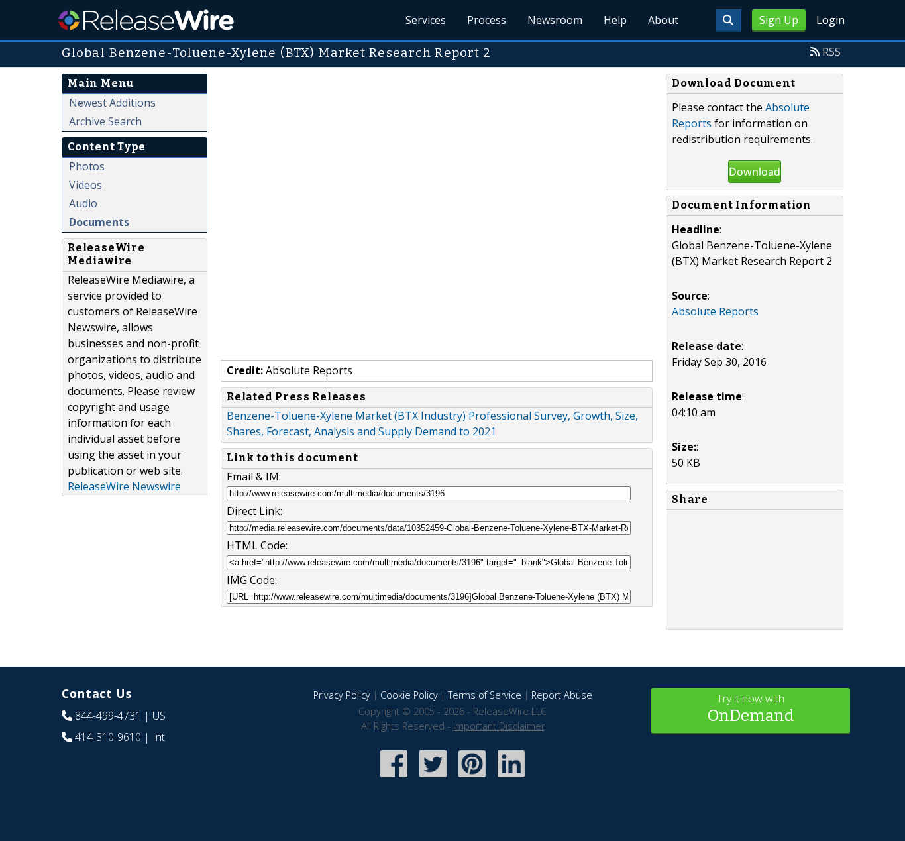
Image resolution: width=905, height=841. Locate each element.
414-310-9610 (108, 737)
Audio (83, 203)
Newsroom (554, 20)
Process (486, 20)
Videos (85, 185)
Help (615, 20)
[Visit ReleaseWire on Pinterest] (472, 778)
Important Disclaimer (499, 726)
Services (425, 20)
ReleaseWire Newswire (124, 486)
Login (830, 20)
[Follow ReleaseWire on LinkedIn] (511, 778)
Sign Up (778, 20)
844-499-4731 (108, 715)
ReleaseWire (146, 20)
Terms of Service (484, 695)
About (663, 20)
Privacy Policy (341, 695)
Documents (99, 222)
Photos (87, 166)
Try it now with (751, 708)
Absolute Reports (715, 311)
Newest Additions (112, 102)
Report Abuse (561, 695)
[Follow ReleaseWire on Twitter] (433, 778)
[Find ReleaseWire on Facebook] (394, 778)
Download (754, 171)
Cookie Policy (409, 695)
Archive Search (105, 121)
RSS (831, 51)
